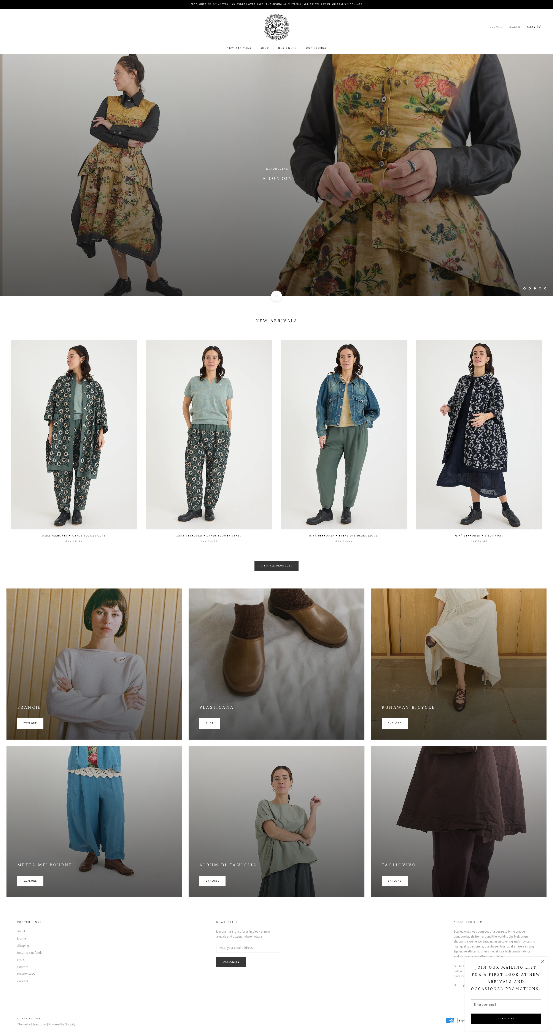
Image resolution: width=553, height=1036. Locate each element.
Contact (22, 967)
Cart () (534, 27)
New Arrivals (239, 48)
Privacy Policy (26, 974)
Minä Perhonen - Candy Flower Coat (74, 536)
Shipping (23, 945)
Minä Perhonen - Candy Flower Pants (209, 536)
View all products (276, 566)
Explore (30, 723)
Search (514, 27)
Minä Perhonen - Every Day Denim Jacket (344, 536)
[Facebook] (455, 985)
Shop (265, 48)
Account (495, 27)
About (21, 931)
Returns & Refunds (29, 953)
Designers (287, 48)
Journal (22, 938)
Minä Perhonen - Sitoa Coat (479, 536)
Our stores (316, 48)
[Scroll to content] (276, 296)
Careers (22, 981)
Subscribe (506, 1019)
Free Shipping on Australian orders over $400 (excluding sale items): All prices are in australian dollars (276, 4)
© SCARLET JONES (29, 1019)
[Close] (542, 962)
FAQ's (21, 960)
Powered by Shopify (62, 1024)
